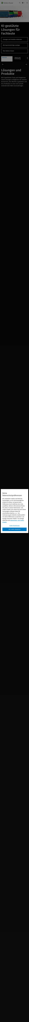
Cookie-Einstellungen (14, 525)
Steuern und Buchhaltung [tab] (18, 58)
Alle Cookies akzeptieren (15, 529)
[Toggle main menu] (27, 2)
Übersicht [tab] (4, 57)
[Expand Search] (19, 2)
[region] (14, 511)
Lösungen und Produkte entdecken (12, 39)
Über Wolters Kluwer (8, 51)
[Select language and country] (23, 2)
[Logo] (7, 3)
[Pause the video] (26, 19)
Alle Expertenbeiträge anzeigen (11, 45)
